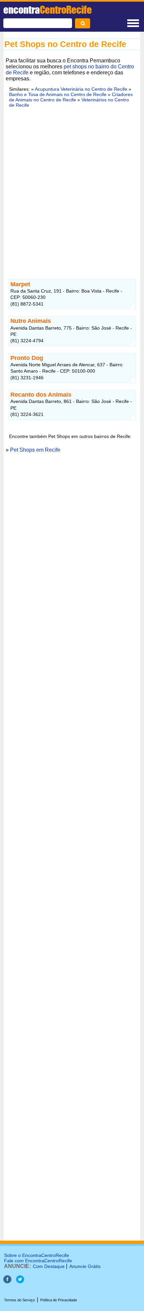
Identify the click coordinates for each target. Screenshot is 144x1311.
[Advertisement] (72, 189)
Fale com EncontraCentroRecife (38, 1260)
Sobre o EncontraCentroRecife (36, 1255)
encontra (47, 9)
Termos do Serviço (19, 1300)
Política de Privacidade (58, 1300)
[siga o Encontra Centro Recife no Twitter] (20, 1281)
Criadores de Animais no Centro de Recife (71, 97)
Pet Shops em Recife (35, 450)
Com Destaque (49, 1266)
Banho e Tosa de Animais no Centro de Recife (57, 94)
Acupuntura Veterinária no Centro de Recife (81, 89)
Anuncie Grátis (84, 1266)
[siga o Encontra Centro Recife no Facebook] (7, 1281)
